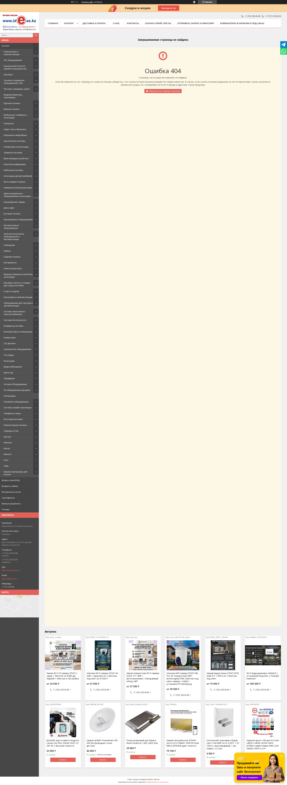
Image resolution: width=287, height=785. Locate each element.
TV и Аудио (9, 355)
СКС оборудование (13, 60)
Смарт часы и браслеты (15, 129)
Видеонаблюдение (13, 366)
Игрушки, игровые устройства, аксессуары (18, 275)
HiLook (7, 448)
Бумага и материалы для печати (15, 473)
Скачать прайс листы (158, 23)
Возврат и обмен (10, 486)
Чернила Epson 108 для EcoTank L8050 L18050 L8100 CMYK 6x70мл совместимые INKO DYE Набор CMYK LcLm (262, 744)
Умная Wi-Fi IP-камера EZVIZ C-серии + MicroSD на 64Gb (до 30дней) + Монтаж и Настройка (62, 676)
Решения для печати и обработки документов (15, 67)
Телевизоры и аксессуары (16, 146)
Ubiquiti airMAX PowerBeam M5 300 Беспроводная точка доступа (102, 743)
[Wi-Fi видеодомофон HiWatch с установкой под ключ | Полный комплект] (263, 655)
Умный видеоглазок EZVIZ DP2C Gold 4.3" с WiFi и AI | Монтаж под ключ (223, 676)
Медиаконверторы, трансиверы (13, 96)
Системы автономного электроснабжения (14, 313)
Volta (6, 466)
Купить (62, 759)
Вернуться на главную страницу (164, 91)
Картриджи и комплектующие (18, 297)
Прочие (7, 436)
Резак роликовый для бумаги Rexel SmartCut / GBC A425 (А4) (142, 741)
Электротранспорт (13, 268)
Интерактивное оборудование (11, 226)
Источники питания (13, 419)
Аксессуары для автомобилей (18, 176)
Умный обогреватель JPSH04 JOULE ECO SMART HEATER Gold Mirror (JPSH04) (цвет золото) (183, 743)
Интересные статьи (11, 492)
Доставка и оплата (94, 23)
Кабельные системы (13, 170)
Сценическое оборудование (17, 349)
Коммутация (10, 337)
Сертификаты (8, 497)
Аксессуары (9, 361)
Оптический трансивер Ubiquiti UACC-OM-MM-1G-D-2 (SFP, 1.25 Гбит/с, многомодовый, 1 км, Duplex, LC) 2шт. (223, 744)
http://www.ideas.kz (11, 570)
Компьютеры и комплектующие (12, 53)
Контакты (133, 23)
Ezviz (6, 460)
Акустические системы (14, 141)
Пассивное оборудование (16, 401)
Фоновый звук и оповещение (18, 331)
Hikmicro (8, 454)
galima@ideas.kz (9, 578)
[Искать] (36, 35)
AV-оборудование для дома (17, 390)
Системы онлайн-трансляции (17, 407)
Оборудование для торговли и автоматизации (18, 304)
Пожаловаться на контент (158, 782)
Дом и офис (9, 207)
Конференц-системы (13, 326)
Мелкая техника (11, 109)
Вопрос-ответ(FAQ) (11, 480)
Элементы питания (13, 152)
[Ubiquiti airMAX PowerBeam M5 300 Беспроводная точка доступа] (103, 722)
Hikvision (8, 442)
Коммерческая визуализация (18, 187)
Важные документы (11, 503)
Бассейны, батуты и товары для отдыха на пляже (17, 284)
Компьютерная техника (15, 425)
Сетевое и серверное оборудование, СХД (14, 81)
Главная (53, 23)
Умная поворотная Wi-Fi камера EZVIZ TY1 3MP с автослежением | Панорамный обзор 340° (142, 677)
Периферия (9, 378)
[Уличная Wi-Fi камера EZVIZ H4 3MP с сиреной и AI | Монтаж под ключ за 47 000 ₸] (103, 655)
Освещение (9, 245)
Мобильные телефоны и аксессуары (15, 116)
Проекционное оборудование (18, 219)
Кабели (7, 251)
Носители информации (15, 164)
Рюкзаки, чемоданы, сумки (16, 89)
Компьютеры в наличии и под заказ (242, 23)
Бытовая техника (12, 213)
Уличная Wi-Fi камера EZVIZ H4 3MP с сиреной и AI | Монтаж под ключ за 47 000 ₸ (102, 676)
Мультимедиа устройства (16, 158)
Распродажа (10, 396)
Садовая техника (12, 256)
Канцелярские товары (14, 202)
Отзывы (6, 509)
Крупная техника (12, 103)
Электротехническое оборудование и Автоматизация (14, 236)
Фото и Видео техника (14, 181)
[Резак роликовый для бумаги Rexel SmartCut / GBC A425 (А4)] (143, 722)
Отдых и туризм (11, 291)
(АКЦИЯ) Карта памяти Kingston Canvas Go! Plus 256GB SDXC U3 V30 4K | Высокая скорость (62, 743)
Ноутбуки (8, 74)
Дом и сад (8, 372)
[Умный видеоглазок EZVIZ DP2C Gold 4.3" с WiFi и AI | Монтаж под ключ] (223, 655)
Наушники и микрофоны (15, 135)
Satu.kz (157, 779)
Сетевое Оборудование (15, 384)
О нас (116, 23)
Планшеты (9, 123)
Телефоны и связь (12, 413)
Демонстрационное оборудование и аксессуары (17, 194)
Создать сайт (87, 2)
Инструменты (10, 262)
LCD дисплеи (10, 343)
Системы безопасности (15, 320)
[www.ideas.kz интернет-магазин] (19, 21)
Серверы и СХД (11, 431)
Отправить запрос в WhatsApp (195, 23)
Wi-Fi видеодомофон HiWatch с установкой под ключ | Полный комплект (262, 676)
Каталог (5, 45)
